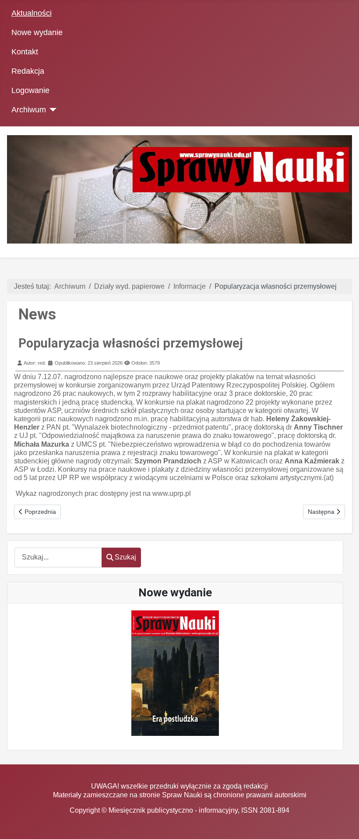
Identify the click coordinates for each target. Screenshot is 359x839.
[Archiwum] (51, 109)
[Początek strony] (343, 824)
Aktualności (31, 13)
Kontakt (24, 51)
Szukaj (125, 557)
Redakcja (27, 71)
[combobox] (58, 557)
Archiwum (28, 109)
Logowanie (30, 90)
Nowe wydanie (37, 32)
